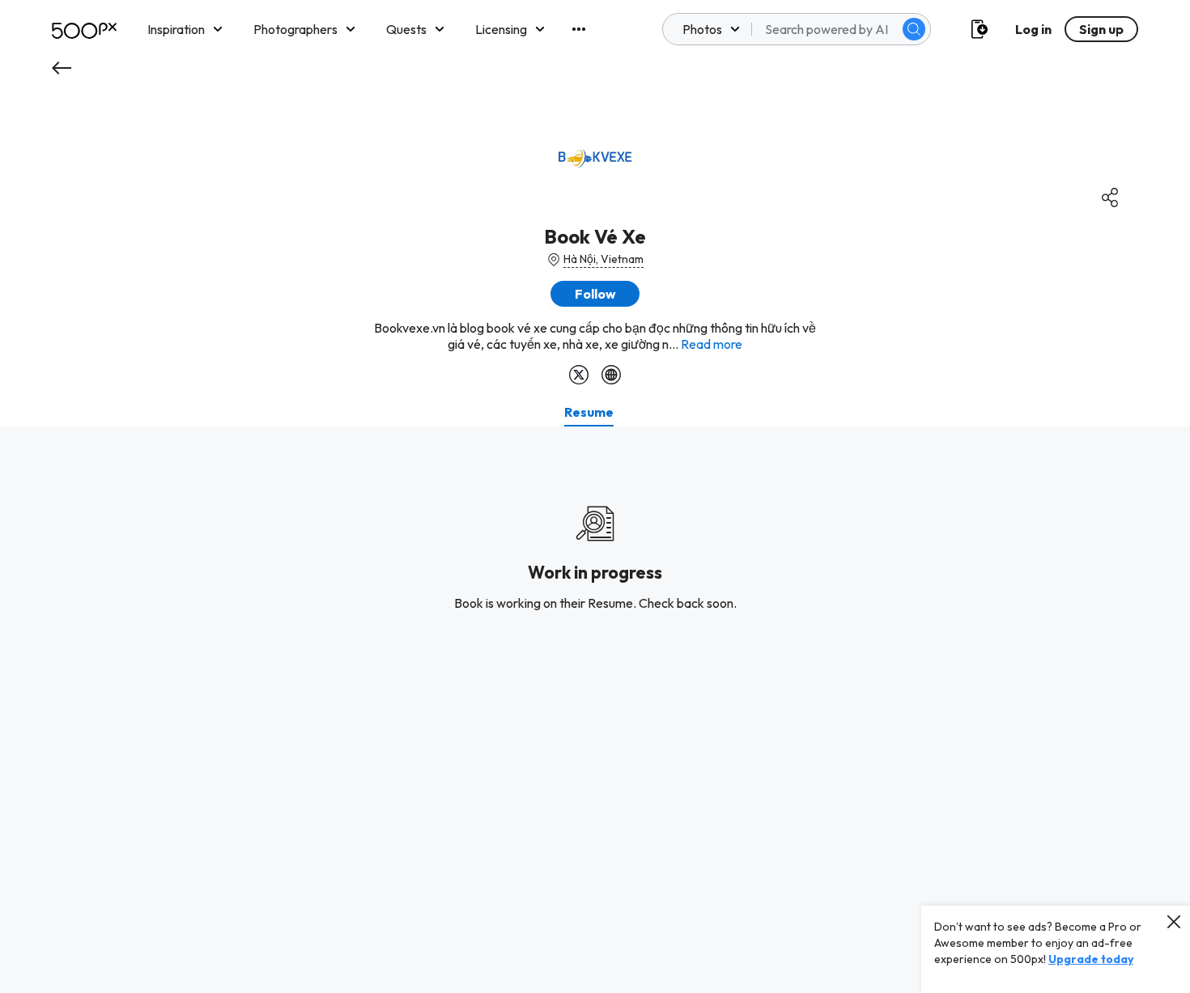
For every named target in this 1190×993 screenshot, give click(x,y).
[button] (914, 29)
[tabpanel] (595, 709)
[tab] (589, 411)
